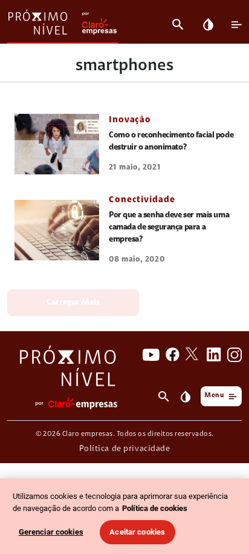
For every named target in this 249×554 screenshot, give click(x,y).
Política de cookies (154, 508)
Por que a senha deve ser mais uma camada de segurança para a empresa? (169, 227)
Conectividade (142, 200)
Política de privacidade (124, 449)
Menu (214, 395)
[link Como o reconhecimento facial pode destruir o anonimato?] (57, 144)
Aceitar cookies (137, 531)
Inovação (130, 120)
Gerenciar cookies (51, 531)
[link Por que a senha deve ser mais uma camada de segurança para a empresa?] (57, 230)
